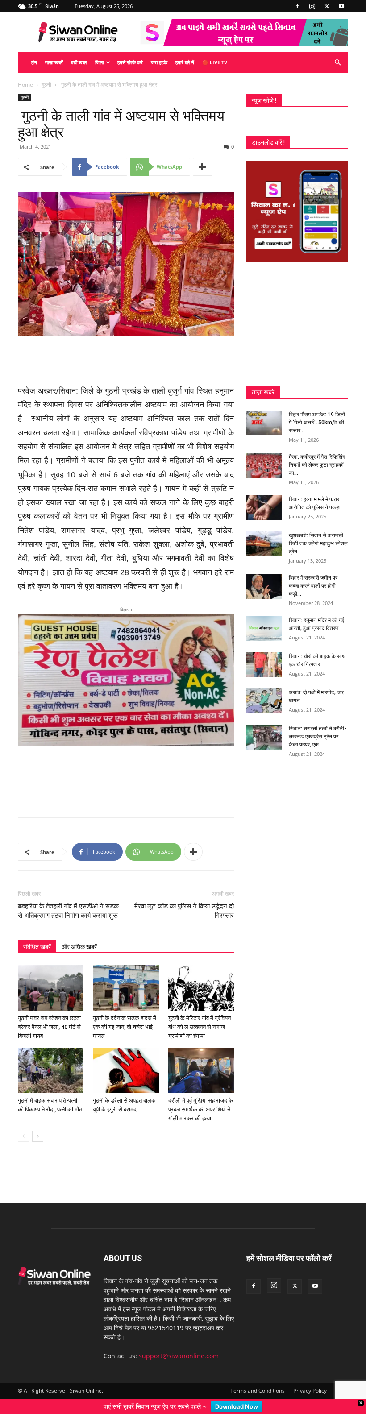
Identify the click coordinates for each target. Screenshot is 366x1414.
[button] (337, 62)
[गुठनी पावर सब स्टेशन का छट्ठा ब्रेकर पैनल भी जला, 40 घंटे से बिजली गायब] (50, 977)
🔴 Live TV (214, 62)
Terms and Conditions (257, 1381)
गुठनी (46, 84)
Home (25, 84)
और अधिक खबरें (79, 937)
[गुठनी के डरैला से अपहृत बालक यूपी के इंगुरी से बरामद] (125, 1060)
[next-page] (37, 1126)
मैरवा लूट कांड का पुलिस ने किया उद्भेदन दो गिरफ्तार (184, 901)
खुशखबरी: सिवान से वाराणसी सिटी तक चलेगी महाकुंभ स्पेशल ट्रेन (318, 543)
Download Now (236, 1406)
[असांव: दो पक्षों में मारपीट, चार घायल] (264, 700)
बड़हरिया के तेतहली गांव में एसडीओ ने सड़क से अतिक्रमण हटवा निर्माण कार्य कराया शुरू (68, 901)
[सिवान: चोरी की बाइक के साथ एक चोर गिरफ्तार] (264, 664)
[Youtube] (341, 6)
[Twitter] (326, 6)
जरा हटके (159, 62)
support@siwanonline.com (179, 1346)
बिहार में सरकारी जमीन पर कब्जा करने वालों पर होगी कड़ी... (313, 586)
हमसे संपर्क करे (130, 62)
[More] (202, 167)
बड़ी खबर (79, 62)
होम (34, 62)
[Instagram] (312, 6)
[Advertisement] (125, 361)
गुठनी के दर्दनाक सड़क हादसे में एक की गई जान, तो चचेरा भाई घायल (124, 1016)
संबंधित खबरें (37, 937)
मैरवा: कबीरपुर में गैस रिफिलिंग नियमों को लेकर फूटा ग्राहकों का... (317, 465)
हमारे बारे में (184, 62)
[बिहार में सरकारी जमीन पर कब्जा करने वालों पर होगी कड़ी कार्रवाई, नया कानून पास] (264, 586)
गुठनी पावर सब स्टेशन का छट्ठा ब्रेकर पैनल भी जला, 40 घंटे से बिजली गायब (49, 1016)
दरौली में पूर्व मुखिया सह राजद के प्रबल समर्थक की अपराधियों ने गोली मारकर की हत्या (200, 1099)
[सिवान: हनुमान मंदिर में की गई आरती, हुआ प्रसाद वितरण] (264, 628)
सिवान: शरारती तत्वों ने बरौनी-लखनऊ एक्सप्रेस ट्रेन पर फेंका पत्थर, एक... (317, 737)
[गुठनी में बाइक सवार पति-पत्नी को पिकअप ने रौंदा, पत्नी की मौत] (50, 1060)
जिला (99, 62)
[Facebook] (297, 6)
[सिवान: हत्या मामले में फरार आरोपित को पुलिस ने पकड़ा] (264, 507)
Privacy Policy (310, 1381)
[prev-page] (23, 1126)
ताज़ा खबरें (54, 62)
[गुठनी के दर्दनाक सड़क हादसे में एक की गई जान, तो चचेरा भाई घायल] (125, 977)
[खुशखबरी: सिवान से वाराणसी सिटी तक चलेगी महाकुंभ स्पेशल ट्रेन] (264, 543)
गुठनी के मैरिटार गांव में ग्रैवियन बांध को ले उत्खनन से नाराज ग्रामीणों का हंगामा (199, 1016)
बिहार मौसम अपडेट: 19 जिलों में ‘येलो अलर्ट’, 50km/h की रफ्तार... (317, 422)
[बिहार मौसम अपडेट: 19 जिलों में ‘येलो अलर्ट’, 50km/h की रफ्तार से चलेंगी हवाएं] (264, 423)
